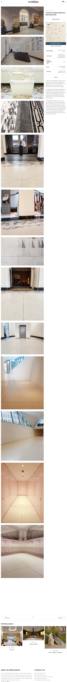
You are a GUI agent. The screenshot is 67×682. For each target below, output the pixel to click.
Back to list (33, 617)
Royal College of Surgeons (55, 652)
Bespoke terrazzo (61, 50)
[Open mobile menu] (1, 2)
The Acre (11, 649)
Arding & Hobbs (33, 644)
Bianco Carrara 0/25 (56, 46)
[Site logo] (33, 1)
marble (63, 51)
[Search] (65, 2)
